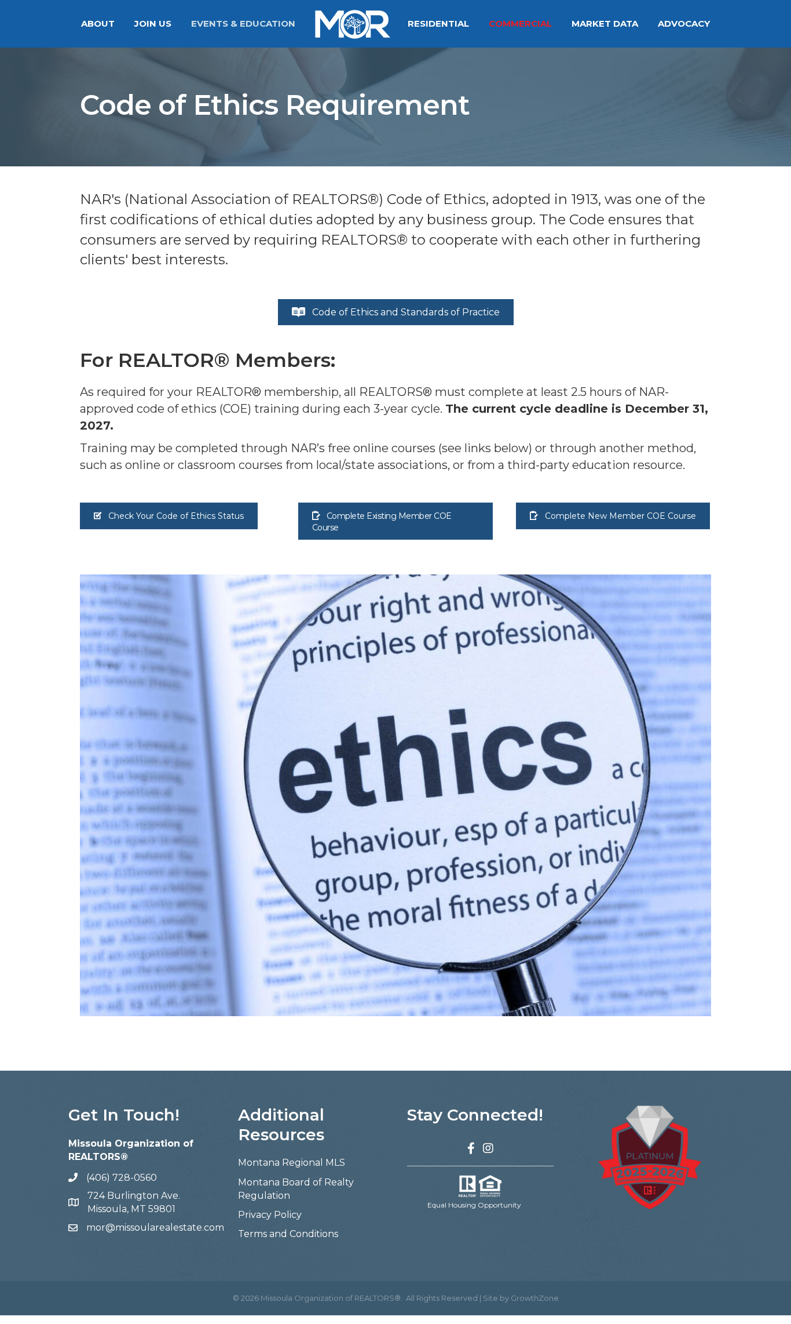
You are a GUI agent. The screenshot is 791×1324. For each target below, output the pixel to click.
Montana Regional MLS (291, 1162)
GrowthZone (535, 1298)
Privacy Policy (270, 1214)
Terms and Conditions (288, 1233)
